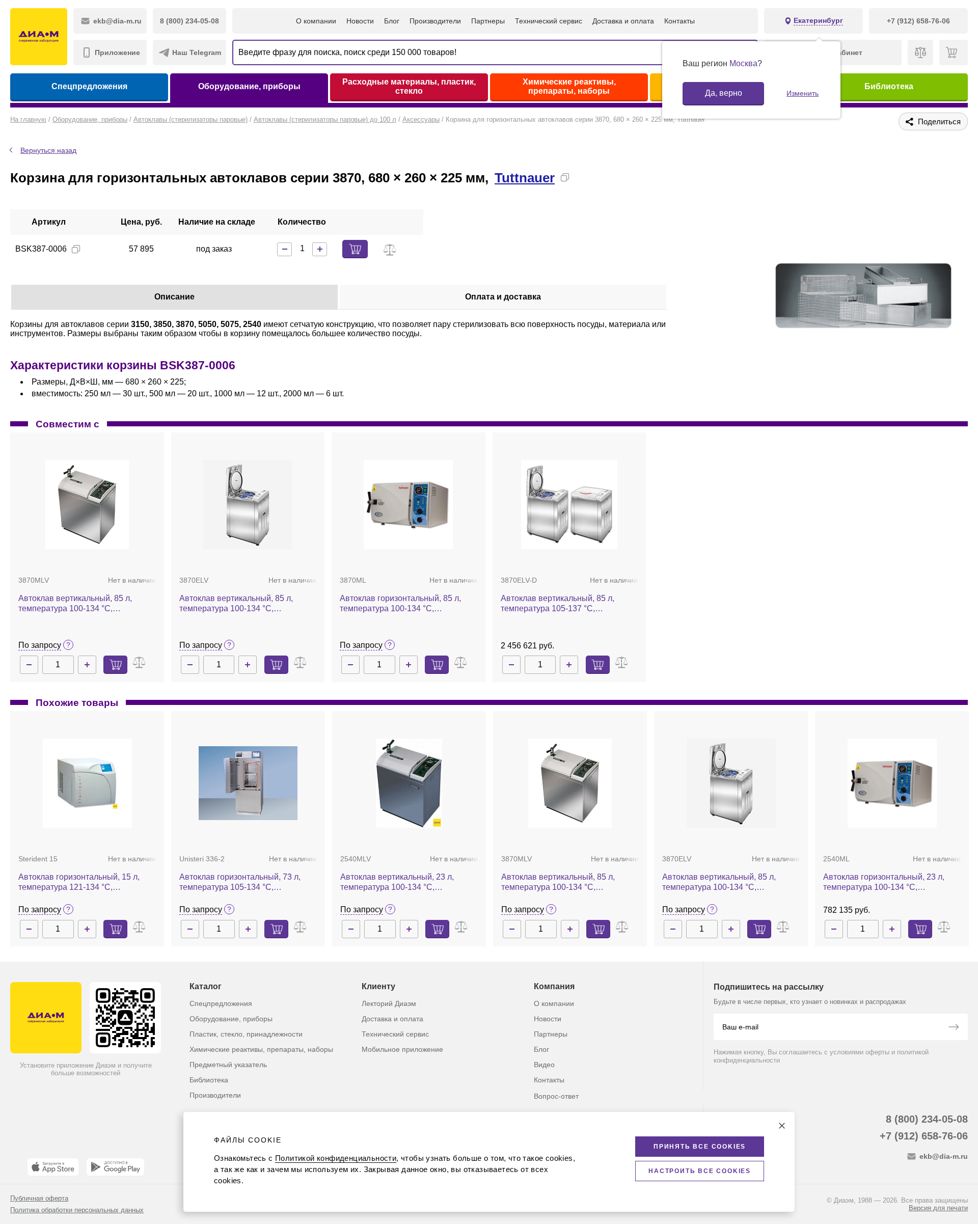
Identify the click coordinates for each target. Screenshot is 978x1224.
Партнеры (488, 21)
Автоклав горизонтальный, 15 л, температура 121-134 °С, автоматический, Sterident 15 (79, 882)
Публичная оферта (39, 1198)
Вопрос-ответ (556, 1096)
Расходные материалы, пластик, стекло (409, 86)
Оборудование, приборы (249, 86)
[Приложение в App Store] (53, 1167)
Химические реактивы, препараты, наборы (569, 86)
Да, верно (723, 93)
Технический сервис (548, 21)
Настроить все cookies (699, 1171)
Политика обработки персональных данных (77, 1210)
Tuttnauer (525, 177)
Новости (360, 21)
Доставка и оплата (623, 21)
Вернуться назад (48, 150)
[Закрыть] (782, 1125)
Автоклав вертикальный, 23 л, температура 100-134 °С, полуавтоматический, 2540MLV (399, 882)
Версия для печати (938, 1208)
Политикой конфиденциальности (335, 1158)
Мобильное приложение (402, 1049)
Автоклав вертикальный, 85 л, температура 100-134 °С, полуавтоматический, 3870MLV (77, 604)
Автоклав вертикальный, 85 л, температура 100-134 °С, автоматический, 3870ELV (236, 604)
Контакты (679, 21)
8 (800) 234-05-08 (927, 1119)
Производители (435, 21)
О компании (316, 21)
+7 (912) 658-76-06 (924, 1135)
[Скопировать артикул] (76, 249)
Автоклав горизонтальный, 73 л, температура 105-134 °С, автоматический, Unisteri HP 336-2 (244, 882)
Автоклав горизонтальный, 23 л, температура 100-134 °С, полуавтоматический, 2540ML (883, 882)
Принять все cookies (700, 1146)
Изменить (802, 93)
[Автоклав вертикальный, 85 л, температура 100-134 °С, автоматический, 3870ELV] (247, 504)
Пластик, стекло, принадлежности (246, 1034)
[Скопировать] (565, 177)
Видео (544, 1064)
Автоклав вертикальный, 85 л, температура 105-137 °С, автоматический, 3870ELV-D (557, 604)
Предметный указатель (228, 1064)
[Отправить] (953, 1028)
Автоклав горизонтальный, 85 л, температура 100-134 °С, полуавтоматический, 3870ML (400, 604)
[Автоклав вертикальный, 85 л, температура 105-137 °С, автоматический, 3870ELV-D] (569, 504)
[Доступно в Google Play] (115, 1167)
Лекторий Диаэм (389, 1003)
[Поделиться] (581, 177)
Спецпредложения (89, 86)
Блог (391, 21)
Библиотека (888, 86)
